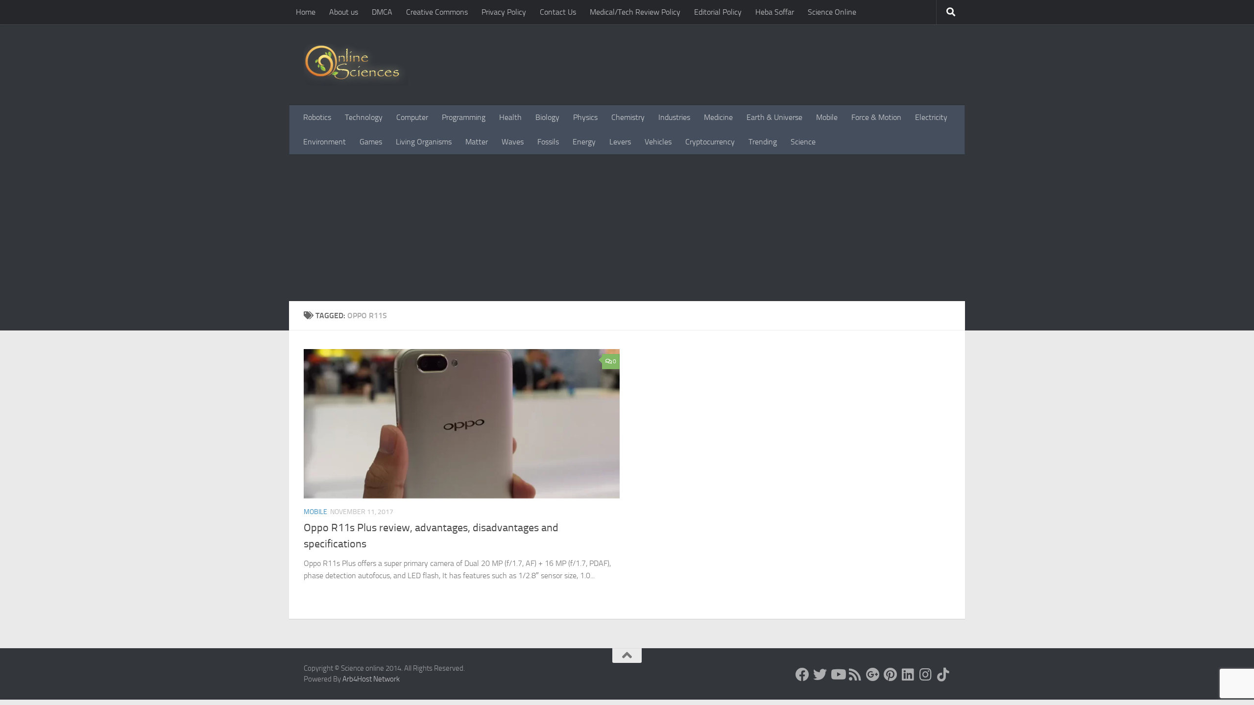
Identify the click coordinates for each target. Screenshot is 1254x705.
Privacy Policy (504, 12)
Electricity (931, 117)
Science (803, 141)
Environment (324, 141)
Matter (476, 141)
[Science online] (802, 675)
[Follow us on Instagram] (926, 675)
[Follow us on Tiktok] (943, 675)
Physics (585, 117)
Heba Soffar (774, 12)
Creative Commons (437, 12)
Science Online (832, 12)
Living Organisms (424, 141)
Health (510, 117)
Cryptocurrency (710, 141)
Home (305, 12)
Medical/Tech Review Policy (635, 12)
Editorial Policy (718, 12)
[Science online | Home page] (356, 65)
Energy (584, 141)
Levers (620, 141)
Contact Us (558, 12)
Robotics (317, 117)
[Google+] (873, 675)
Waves (513, 141)
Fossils (548, 141)
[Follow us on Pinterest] (890, 675)
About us (343, 12)
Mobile (827, 117)
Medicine (718, 117)
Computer (412, 117)
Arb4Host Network (371, 679)
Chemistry (628, 117)
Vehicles (658, 141)
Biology (547, 117)
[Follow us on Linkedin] (908, 675)
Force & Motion (876, 117)
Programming (463, 117)
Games (371, 141)
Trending (762, 141)
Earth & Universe (774, 117)
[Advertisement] (627, 227)
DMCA (382, 12)
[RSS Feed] (855, 675)
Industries (674, 117)
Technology (364, 117)
